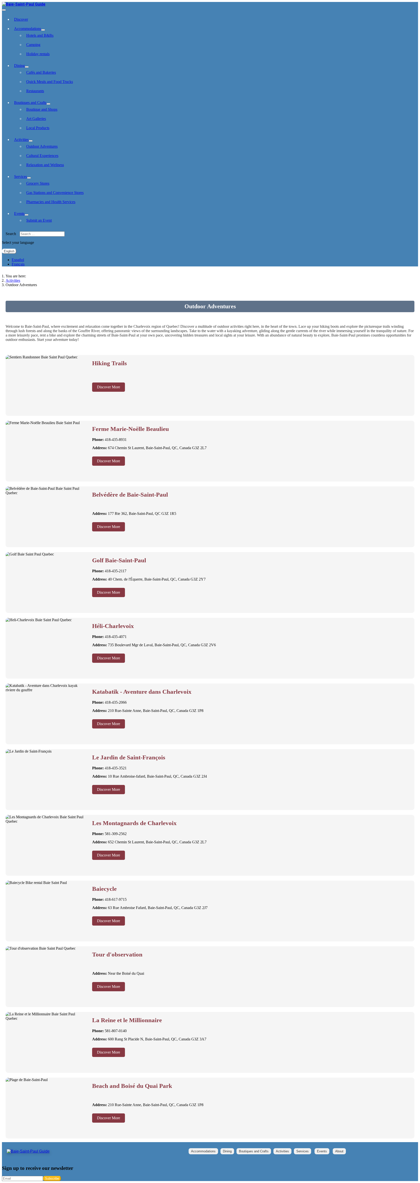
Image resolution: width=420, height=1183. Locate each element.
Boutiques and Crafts (30, 102)
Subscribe (52, 1178)
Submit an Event (39, 220)
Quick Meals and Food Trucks (49, 82)
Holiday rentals (38, 54)
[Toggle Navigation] (4, 10)
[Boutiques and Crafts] (48, 104)
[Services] (29, 178)
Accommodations (27, 29)
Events (19, 213)
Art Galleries (36, 119)
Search (11, 234)
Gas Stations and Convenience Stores (55, 193)
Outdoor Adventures (42, 146)
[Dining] (27, 67)
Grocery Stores (37, 183)
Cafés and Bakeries (41, 72)
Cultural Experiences (42, 156)
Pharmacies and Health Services (50, 202)
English (9, 251)
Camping (33, 45)
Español (18, 260)
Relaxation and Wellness (45, 165)
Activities (21, 139)
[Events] (26, 215)
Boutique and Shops (41, 109)
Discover (21, 19)
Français (18, 264)
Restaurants (35, 91)
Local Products (37, 128)
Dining (19, 66)
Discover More (108, 387)
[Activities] (31, 141)
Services (20, 176)
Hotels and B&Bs (39, 35)
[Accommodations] (43, 30)
